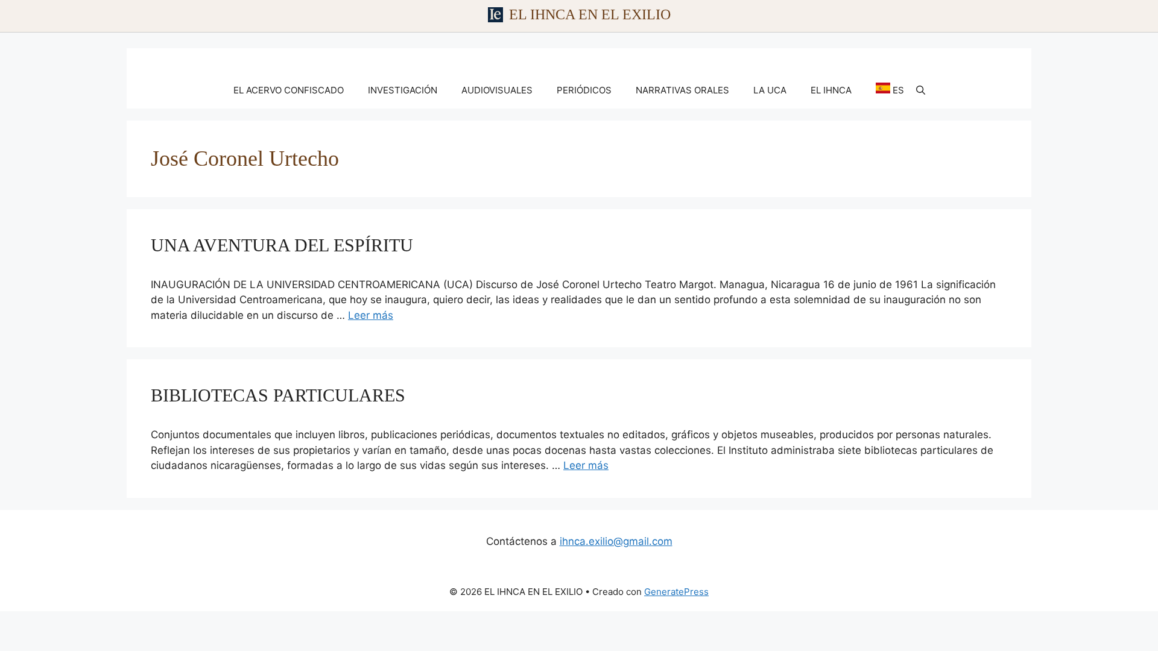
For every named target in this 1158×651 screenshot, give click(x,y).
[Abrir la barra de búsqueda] (920, 90)
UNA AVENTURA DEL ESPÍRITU (282, 245)
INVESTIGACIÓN (402, 90)
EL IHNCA (831, 90)
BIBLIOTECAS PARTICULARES (278, 395)
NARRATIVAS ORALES (682, 90)
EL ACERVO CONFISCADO (288, 90)
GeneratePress (676, 591)
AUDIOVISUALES (497, 90)
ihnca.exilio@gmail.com (616, 541)
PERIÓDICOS (584, 90)
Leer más (370, 315)
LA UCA (769, 90)
